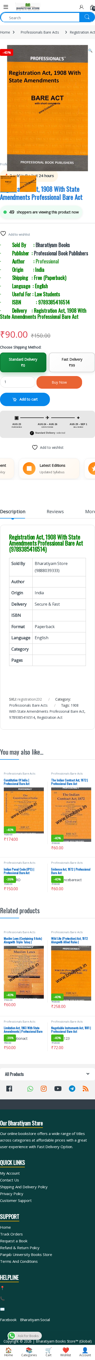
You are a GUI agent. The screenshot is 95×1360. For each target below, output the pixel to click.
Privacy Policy (11, 1193)
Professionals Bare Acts (40, 32)
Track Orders (11, 1234)
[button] (90, 50)
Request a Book (13, 1240)
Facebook (8, 1319)
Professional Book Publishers (61, 253)
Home (5, 32)
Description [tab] (12, 511)
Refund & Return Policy (20, 1247)
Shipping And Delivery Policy (24, 1186)
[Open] (6, 7)
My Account (10, 1173)
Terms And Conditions (19, 1261)
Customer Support (16, 1200)
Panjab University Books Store (26, 1254)
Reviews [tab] (55, 511)
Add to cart (29, 399)
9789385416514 (22, 717)
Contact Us (9, 1179)
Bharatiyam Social (35, 1319)
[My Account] (81, 7)
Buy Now (59, 382)
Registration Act (50, 717)
